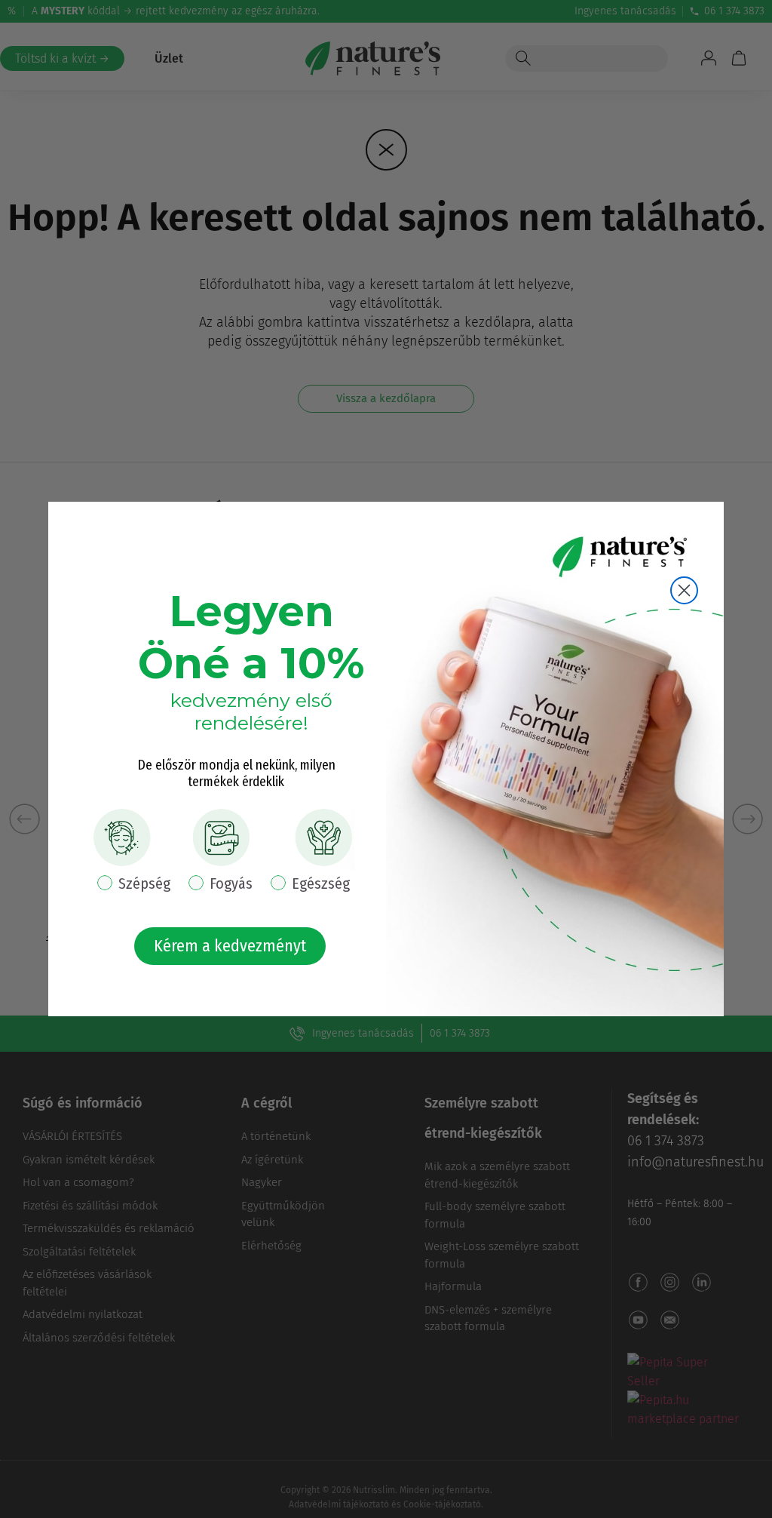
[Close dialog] (684, 590)
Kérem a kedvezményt (230, 946)
